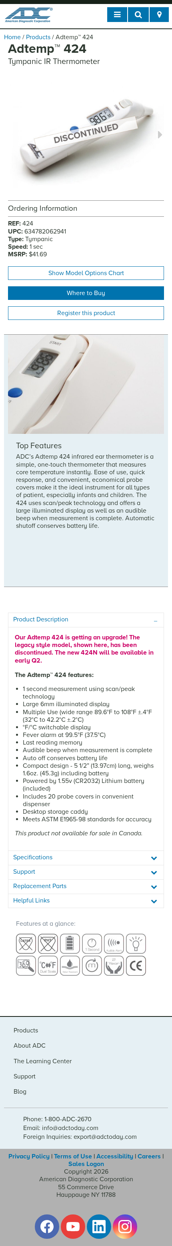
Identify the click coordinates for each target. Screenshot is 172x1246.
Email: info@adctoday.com (60, 1128)
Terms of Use (73, 1156)
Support (25, 1076)
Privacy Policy (29, 1156)
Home (12, 37)
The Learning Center (43, 1061)
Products (38, 37)
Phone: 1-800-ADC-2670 (57, 1119)
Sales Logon (86, 1164)
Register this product (86, 313)
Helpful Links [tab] (31, 901)
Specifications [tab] (32, 857)
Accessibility (114, 1156)
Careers (149, 1156)
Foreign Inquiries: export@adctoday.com (80, 1137)
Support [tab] (24, 872)
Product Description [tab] (40, 619)
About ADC (30, 1046)
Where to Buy (86, 293)
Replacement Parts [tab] (39, 886)
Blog (20, 1092)
